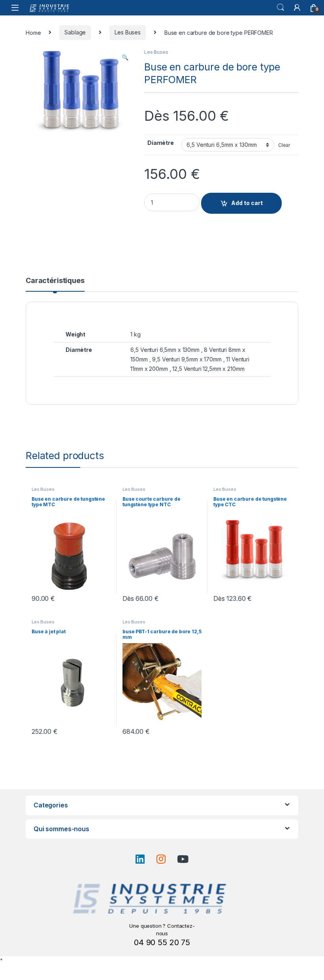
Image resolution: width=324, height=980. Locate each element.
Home (33, 32)
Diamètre (160, 142)
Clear (284, 145)
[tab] (55, 284)
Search (280, 7)
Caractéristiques (55, 281)
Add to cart (247, 202)
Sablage (75, 32)
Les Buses (128, 32)
